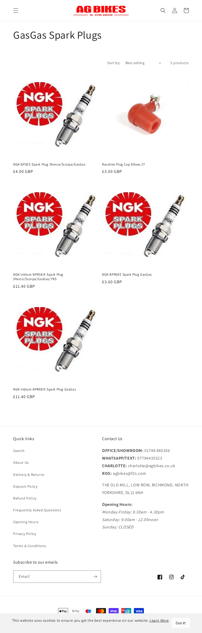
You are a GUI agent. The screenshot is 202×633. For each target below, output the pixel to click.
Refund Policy (25, 498)
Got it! (181, 623)
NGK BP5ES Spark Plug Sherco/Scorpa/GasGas (49, 164)
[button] (16, 10)
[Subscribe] (95, 576)
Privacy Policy (24, 533)
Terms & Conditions (29, 545)
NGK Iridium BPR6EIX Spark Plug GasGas (44, 389)
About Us (21, 462)
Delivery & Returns (28, 474)
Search (19, 450)
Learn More (159, 620)
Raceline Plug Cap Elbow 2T (123, 164)
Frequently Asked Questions (37, 510)
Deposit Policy (25, 486)
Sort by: (113, 62)
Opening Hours (26, 521)
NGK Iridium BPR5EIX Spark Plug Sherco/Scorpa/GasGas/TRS (38, 276)
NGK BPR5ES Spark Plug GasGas (127, 274)
